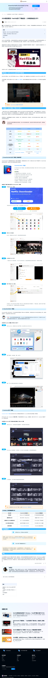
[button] (36, 6)
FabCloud (3, 660)
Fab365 (3, 659)
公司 (32, 659)
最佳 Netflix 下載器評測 (27, 507)
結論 (3, 37)
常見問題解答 (5, 35)
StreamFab (19, 128)
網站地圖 (37, 675)
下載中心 (3, 656)
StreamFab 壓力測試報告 (25, 525)
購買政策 (26, 675)
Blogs (5, 14)
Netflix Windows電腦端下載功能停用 (17, 104)
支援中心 (18, 656)
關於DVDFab (34, 656)
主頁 (2, 14)
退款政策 (29, 675)
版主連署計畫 (34, 660)
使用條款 (18, 675)
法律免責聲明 (10, 675)
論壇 (17, 659)
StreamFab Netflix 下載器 (20, 165)
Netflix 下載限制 (19, 79)
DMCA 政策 (15, 675)
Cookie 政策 (33, 675)
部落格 (18, 660)
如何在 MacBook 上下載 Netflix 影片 (22, 69)
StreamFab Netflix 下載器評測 (19, 152)
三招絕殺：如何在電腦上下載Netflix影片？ (10, 33)
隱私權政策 (22, 675)
